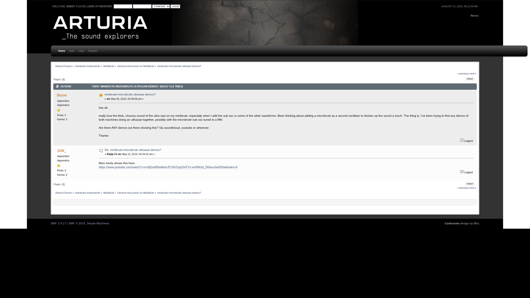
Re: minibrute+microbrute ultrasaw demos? (133, 149)
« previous (463, 73)
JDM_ (61, 151)
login (90, 6)
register (105, 6)
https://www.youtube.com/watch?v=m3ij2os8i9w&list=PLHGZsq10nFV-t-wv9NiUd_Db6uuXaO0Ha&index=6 (168, 167)
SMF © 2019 (77, 223)
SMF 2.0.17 (58, 223)
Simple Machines (98, 223)
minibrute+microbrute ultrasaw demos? (130, 94)
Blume (62, 95)
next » (473, 73)
